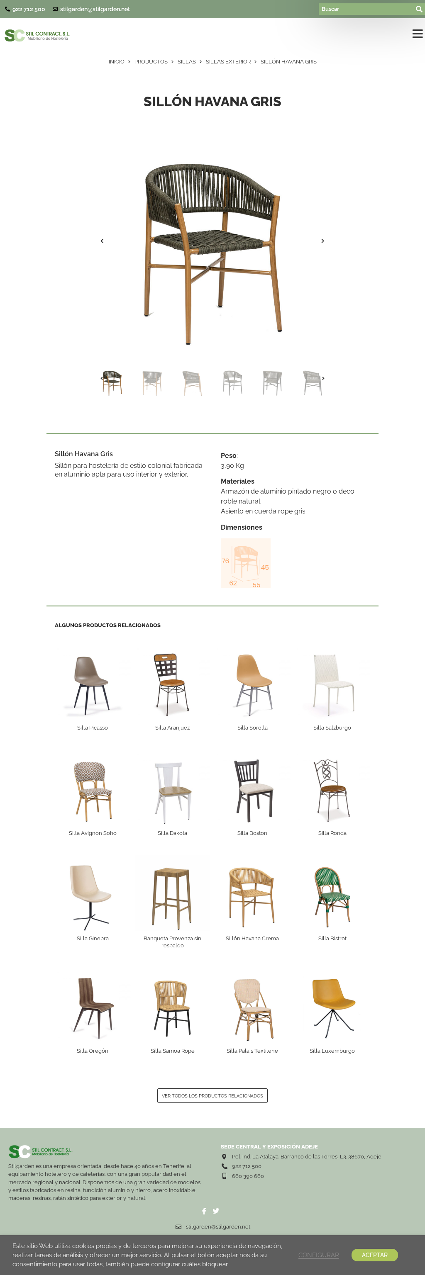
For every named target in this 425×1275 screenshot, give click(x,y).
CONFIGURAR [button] (318, 1254)
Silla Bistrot (332, 938)
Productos (151, 61)
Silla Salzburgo (332, 728)
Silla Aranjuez (172, 728)
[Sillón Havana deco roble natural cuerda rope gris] (212, 241)
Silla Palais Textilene (252, 1051)
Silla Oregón (92, 1051)
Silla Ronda (332, 833)
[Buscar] (366, 9)
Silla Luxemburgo (332, 1051)
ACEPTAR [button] (375, 1255)
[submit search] (419, 9)
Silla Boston (252, 833)
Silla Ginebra (93, 938)
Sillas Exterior (228, 61)
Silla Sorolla (252, 728)
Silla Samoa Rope (173, 1051)
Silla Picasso (92, 728)
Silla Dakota (172, 833)
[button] (417, 35)
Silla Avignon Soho (93, 833)
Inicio (117, 61)
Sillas (187, 61)
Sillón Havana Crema (252, 938)
